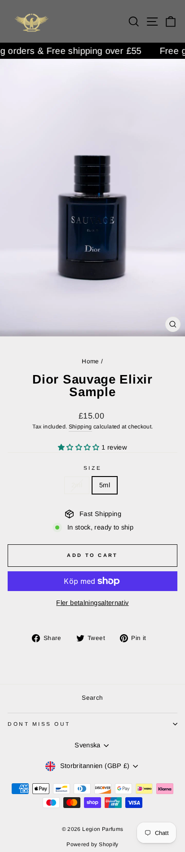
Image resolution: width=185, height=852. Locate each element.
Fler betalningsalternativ (92, 602)
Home (90, 361)
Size (92, 468)
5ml (104, 485)
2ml (76, 485)
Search (92, 697)
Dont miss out (39, 724)
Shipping (80, 427)
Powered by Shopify (92, 844)
